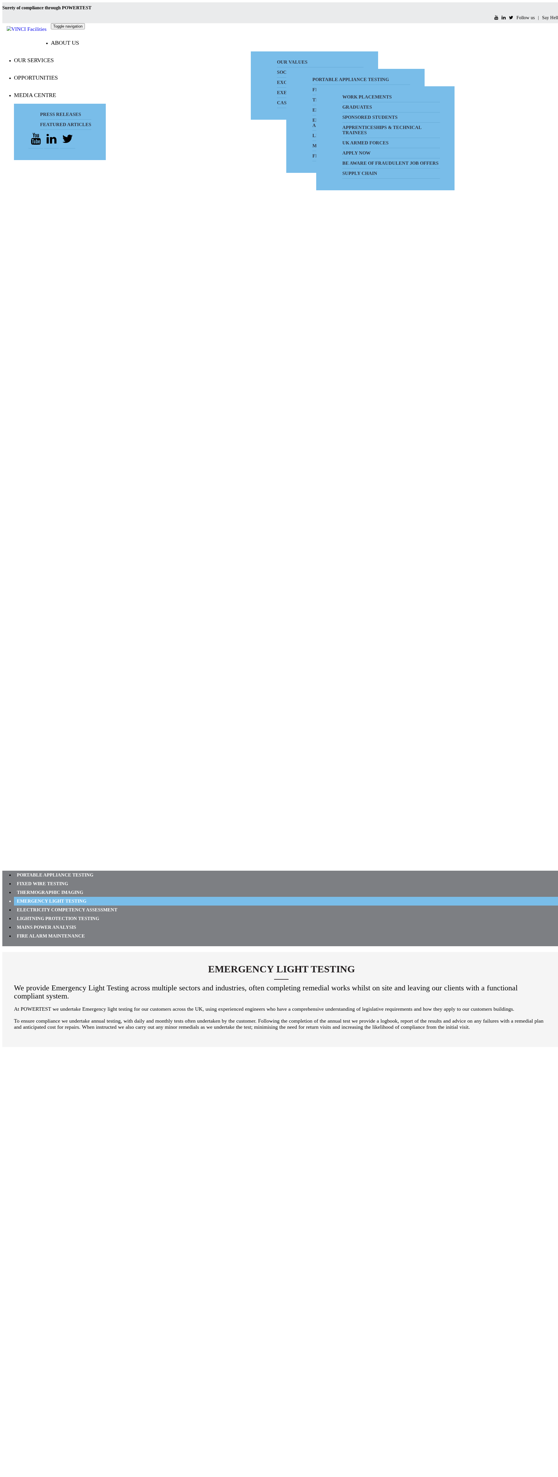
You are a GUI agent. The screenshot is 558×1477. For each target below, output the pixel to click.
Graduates (357, 107)
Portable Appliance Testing (55, 874)
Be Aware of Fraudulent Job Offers (390, 163)
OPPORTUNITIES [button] (36, 77)
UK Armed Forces (365, 142)
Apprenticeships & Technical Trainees (381, 130)
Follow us (525, 17)
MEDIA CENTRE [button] (35, 95)
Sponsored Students (370, 117)
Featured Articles (65, 124)
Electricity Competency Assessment (67, 909)
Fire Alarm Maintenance (51, 935)
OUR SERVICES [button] (34, 60)
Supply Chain (359, 173)
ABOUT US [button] (65, 43)
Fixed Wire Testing (42, 883)
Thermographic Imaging (50, 892)
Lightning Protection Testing (58, 918)
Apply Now (356, 152)
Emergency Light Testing (51, 901)
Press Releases (60, 114)
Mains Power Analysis (46, 927)
